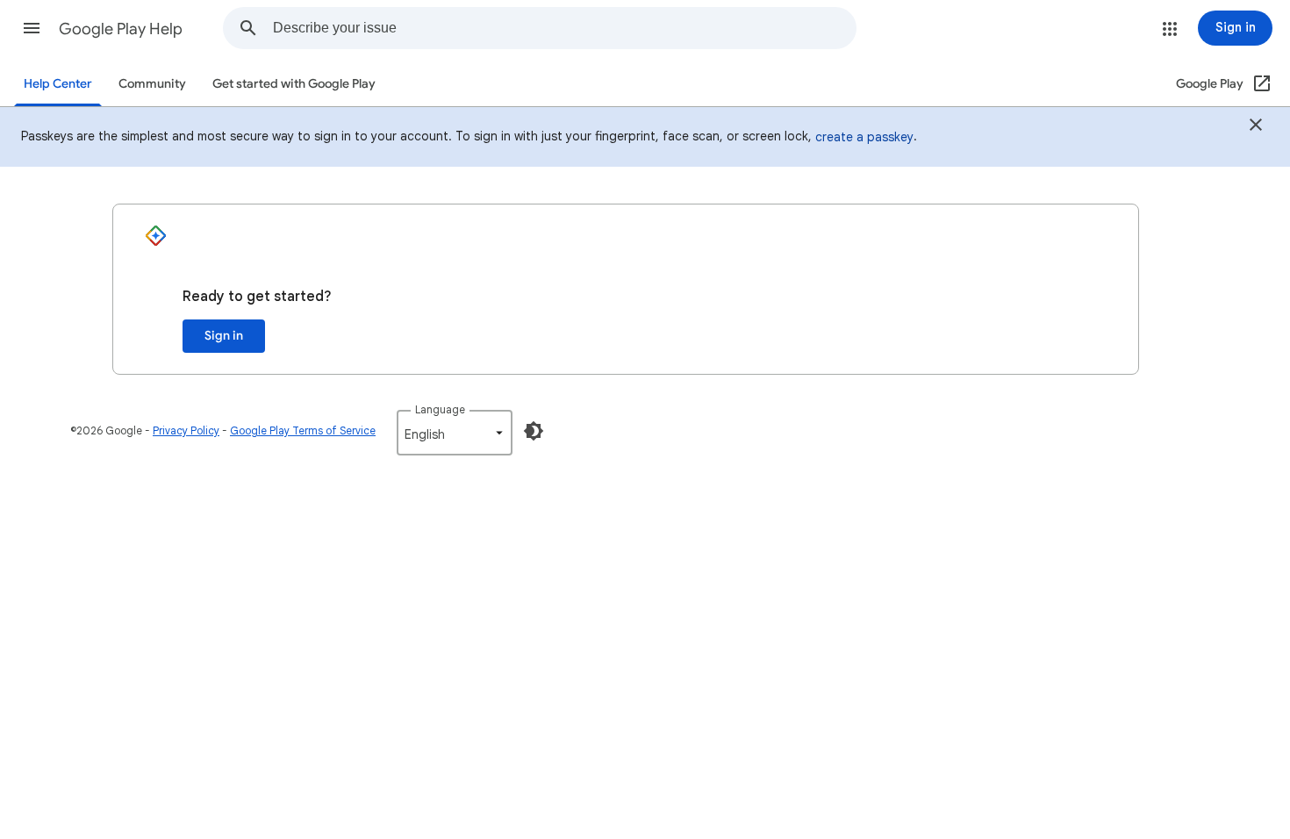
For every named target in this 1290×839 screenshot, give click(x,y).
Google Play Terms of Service (303, 430)
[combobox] (564, 28)
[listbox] (454, 432)
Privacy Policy (186, 430)
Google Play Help (121, 29)
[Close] (1255, 127)
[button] (32, 28)
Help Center (58, 83)
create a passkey (864, 137)
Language (440, 409)
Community (152, 83)
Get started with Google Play (294, 83)
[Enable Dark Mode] (533, 431)
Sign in (223, 335)
